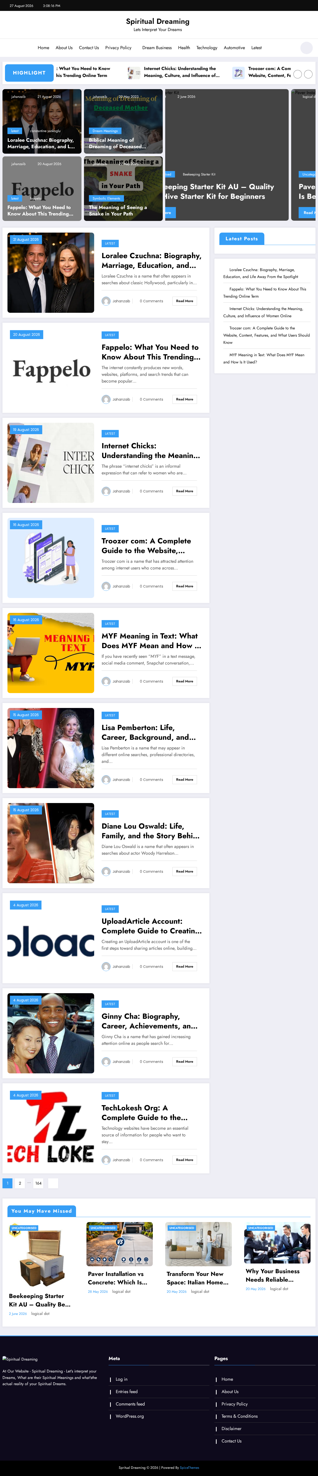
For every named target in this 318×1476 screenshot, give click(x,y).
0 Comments (151, 301)
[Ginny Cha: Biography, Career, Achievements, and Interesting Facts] (50, 1033)
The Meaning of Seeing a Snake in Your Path (118, 210)
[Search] (290, 48)
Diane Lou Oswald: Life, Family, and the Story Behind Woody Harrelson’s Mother (152, 831)
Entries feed (127, 1391)
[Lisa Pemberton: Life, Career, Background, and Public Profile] (50, 747)
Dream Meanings (105, 130)
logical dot (184, 96)
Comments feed (130, 1404)
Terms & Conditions (240, 1416)
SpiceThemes (189, 1467)
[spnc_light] (306, 48)
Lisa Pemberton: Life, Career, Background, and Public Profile (145, 732)
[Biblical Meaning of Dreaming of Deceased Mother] (123, 121)
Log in (121, 1379)
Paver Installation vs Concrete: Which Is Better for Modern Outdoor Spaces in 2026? (238, 191)
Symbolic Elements (106, 198)
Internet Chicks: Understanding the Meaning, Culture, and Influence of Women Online (142, 72)
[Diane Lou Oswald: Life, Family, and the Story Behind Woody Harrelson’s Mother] (50, 842)
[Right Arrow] (308, 74)
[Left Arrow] (298, 74)
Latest (256, 47)
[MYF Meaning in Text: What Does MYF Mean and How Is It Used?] (50, 652)
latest (14, 130)
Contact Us (89, 47)
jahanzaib (18, 96)
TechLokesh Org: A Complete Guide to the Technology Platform (141, 1112)
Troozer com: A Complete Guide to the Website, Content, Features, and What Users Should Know (250, 72)
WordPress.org (130, 1416)
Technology (207, 47)
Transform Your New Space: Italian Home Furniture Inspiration (195, 1278)
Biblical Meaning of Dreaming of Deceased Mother (115, 143)
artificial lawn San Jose (226, 174)
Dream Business (157, 47)
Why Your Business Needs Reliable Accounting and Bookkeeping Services (277, 1275)
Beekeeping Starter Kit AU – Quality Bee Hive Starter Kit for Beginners (39, 1300)
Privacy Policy (118, 47)
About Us (64, 47)
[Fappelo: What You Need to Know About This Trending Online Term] (41, 188)
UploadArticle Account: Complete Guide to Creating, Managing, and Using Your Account (152, 926)
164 (38, 1183)
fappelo (35, 198)
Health (184, 47)
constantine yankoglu (45, 130)
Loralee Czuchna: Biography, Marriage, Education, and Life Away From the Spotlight (41, 143)
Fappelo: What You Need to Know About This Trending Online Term (39, 210)
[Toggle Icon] (8, 48)
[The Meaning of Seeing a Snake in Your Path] (123, 188)
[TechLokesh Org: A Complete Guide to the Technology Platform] (50, 1128)
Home (43, 47)
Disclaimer (231, 1428)
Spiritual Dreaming (158, 21)
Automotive (234, 47)
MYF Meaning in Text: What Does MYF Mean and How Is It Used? (151, 640)
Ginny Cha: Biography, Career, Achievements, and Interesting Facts (149, 1021)
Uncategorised (187, 174)
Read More (188, 212)
